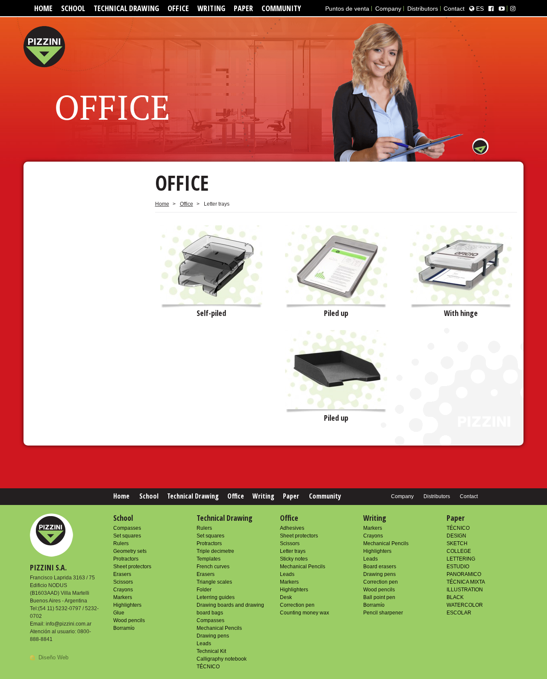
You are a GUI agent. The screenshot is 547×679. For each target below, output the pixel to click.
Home (43, 8)
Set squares (127, 536)
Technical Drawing (126, 8)
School (73, 8)
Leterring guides (216, 597)
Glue (118, 613)
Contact (454, 8)
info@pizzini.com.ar (68, 624)
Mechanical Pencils (219, 628)
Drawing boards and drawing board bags (230, 609)
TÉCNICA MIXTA (466, 582)
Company (388, 8)
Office (178, 8)
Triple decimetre (215, 551)
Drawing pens (213, 636)
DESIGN (456, 536)
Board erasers (379, 567)
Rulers (121, 543)
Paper (243, 8)
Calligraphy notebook (222, 659)
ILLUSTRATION (465, 590)
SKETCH (457, 543)
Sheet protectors (132, 567)
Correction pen (297, 605)
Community (281, 8)
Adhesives (292, 528)
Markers (122, 597)
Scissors (123, 582)
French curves (213, 567)
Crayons (123, 590)
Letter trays (293, 551)
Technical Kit (211, 651)
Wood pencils (129, 620)
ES (479, 9)
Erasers (122, 574)
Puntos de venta (347, 8)
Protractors (125, 559)
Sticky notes (294, 559)
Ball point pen (379, 597)
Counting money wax (304, 613)
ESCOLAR (459, 613)
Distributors (422, 8)
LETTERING (461, 559)
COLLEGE (459, 551)
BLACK (455, 597)
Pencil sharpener (383, 613)
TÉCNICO (208, 667)
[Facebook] (491, 9)
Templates (209, 559)
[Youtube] (502, 9)
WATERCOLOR (465, 605)
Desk (286, 597)
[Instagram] (513, 9)
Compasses (127, 528)
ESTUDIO (458, 567)
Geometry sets (130, 551)
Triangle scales (214, 582)
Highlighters (127, 605)
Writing (211, 8)
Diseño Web (53, 657)
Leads (204, 644)
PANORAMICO (464, 574)
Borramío (124, 628)
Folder (204, 590)
